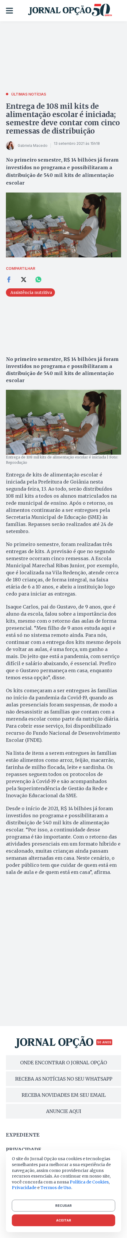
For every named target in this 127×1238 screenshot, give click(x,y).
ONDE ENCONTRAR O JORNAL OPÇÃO (63, 1063)
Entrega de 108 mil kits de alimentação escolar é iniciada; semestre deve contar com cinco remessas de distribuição (63, 119)
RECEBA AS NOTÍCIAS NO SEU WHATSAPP (63, 1079)
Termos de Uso (55, 1187)
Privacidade (23, 1149)
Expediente (23, 1135)
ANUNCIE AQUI (63, 1111)
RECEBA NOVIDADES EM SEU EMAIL (64, 1095)
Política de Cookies (89, 1182)
